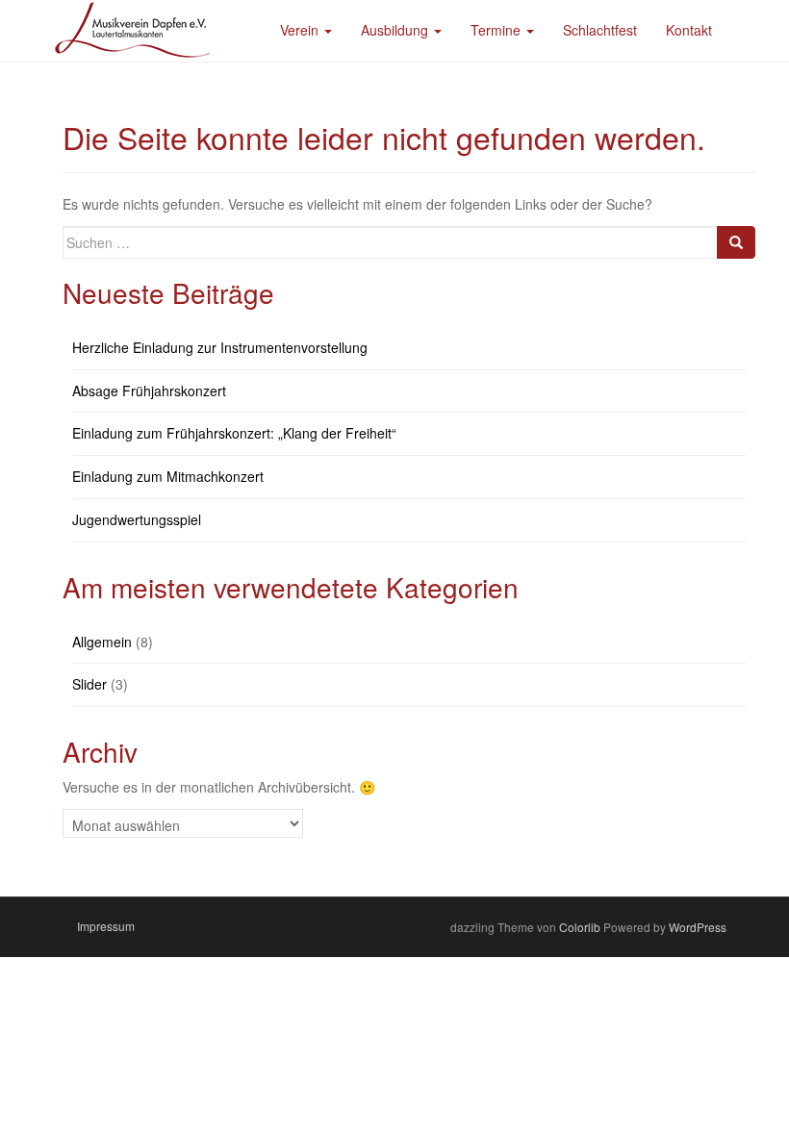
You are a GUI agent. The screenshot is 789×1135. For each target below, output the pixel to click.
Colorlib (579, 927)
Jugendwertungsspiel (136, 519)
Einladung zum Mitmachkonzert (168, 476)
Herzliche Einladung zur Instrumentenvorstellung (220, 347)
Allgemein (102, 641)
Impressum (106, 926)
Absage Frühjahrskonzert (149, 390)
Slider (89, 684)
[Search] (736, 242)
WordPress (697, 927)
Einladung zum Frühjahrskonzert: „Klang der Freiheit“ (234, 432)
